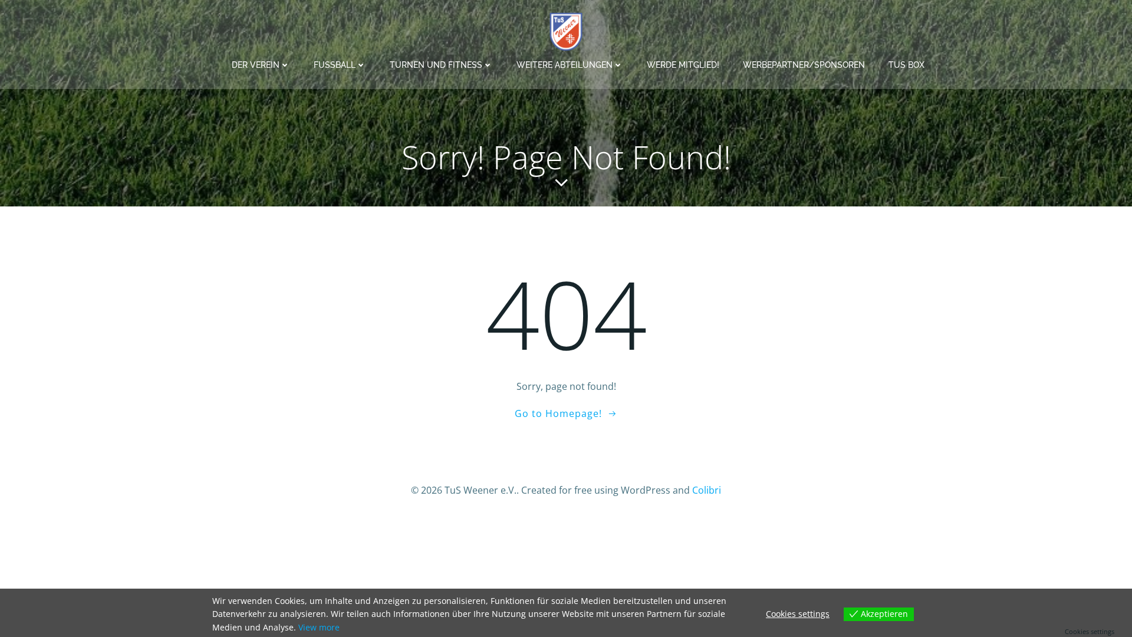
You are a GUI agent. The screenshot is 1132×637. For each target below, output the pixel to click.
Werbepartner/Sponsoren (804, 65)
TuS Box (906, 65)
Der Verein (255, 65)
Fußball (335, 65)
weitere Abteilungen (564, 65)
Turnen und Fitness (436, 65)
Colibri (706, 490)
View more (319, 627)
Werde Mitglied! (683, 65)
